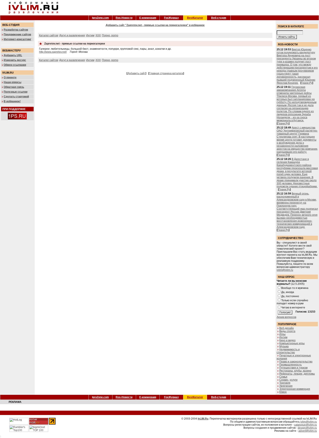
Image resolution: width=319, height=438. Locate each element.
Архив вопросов (286, 317)
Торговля (284, 382)
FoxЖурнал (171, 17)
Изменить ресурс (15, 60)
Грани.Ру (306, 82)
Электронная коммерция (294, 388)
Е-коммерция (147, 17)
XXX (98, 35)
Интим (90, 35)
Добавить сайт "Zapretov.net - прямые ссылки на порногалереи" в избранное (155, 25)
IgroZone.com (100, 17)
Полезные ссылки (15, 91)
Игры (282, 334)
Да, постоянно (290, 296)
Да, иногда (287, 292)
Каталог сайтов (48, 35)
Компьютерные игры (292, 343)
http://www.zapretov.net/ (53, 51)
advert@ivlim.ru (307, 430)
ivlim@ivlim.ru (285, 270)
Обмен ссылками (15, 64)
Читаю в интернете (293, 307)
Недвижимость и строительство (288, 351)
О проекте (10, 77)
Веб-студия (218, 17)
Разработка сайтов (16, 29)
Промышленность (290, 364)
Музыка (284, 346)
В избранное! (12, 101)
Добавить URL (13, 55)
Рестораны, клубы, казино (295, 370)
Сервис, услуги (288, 379)
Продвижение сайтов (17, 34)
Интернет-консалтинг (17, 39)
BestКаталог (195, 17)
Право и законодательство (295, 361)
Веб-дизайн (286, 328)
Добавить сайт (136, 73)
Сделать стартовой (16, 96)
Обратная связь (14, 87)
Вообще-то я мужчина (294, 288)
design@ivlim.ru (307, 427)
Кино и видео (287, 340)
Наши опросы (12, 82)
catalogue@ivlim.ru (305, 424)
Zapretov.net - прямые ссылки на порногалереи (74, 43)
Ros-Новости (124, 17)
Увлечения (286, 385)
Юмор (283, 392)
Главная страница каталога (166, 73)
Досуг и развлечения (72, 35)
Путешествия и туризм (293, 367)
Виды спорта (287, 331)
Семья (283, 376)
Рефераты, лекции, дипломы (297, 373)
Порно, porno (110, 35)
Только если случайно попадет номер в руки (292, 302)
